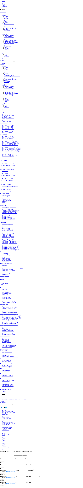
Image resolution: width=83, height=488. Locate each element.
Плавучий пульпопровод (8, 36)
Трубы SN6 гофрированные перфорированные (10, 186)
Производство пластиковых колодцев (10, 39)
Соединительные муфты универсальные (9, 302)
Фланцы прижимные (3, 353)
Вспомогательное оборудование (5, 389)
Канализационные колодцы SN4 (7, 376)
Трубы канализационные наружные (8, 114)
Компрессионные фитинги (4, 193)
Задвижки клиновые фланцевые (7, 273)
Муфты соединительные (6, 329)
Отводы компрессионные (6, 197)
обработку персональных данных (10, 459)
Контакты (4, 58)
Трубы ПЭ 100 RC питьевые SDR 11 (8, 129)
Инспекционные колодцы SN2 (7, 365)
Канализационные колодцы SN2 (7, 375)
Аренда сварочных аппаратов (9, 24)
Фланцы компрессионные (6, 200)
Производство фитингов (6, 424)
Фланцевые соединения (4, 304)
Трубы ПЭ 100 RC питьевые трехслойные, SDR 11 (10, 146)
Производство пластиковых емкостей (10, 40)
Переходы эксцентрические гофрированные (9, 333)
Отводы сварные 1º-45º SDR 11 (7, 208)
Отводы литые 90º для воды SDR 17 (8, 240)
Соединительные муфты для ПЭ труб (8, 301)
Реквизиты (6, 21)
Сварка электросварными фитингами (10, 28)
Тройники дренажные (6, 341)
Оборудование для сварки (6, 121)
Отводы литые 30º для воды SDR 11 (8, 234)
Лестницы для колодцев (6, 381)
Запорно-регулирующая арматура (7, 117)
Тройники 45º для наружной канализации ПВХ (10, 322)
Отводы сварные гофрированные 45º (8, 330)
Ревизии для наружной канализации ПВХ (9, 321)
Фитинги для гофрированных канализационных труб (9, 325)
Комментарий (28, 464)
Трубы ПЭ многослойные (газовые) (6, 152)
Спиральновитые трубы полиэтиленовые (7, 169)
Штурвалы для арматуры (6, 277)
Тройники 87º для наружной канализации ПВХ (10, 323)
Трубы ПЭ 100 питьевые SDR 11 (7, 124)
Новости (5, 55)
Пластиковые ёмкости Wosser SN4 (7, 385)
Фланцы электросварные (6, 259)
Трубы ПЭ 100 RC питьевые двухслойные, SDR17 (10, 144)
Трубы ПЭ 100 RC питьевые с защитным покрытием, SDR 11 (12, 148)
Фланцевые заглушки (3, 348)
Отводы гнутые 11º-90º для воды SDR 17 (9, 232)
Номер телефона (3, 458)
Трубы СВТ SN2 (5, 171)
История (5, 17)
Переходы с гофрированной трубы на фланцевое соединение (12, 332)
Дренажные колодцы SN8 (6, 362)
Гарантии (3, 4)
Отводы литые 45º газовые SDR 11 (8, 236)
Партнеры (6, 22)
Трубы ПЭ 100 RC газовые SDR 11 (8, 137)
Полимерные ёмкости (5, 417)
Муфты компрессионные (6, 195)
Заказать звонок (3, 12)
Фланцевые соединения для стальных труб (9, 306)
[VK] (1, 408)
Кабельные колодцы (3, 368)
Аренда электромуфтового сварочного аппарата (12, 76)
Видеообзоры (6, 56)
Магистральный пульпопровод (9, 37)
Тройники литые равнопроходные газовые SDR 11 (10, 245)
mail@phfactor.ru (3, 402)
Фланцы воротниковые (4, 349)
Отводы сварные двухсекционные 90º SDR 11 (9, 212)
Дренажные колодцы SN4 (6, 360)
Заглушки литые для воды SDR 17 (8, 230)
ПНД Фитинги (4, 116)
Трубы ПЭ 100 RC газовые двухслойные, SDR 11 (10, 155)
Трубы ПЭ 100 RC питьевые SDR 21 (8, 131)
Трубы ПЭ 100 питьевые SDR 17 (7, 126)
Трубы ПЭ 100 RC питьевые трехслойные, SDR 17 (10, 147)
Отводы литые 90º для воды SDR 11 (8, 239)
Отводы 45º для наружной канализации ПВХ (9, 319)
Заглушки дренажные (5, 337)
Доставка (3, 2)
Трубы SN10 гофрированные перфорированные (10, 187)
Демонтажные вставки (4, 283)
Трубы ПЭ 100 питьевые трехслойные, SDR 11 (10, 145)
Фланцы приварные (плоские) (7, 352)
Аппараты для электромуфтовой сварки (6, 388)
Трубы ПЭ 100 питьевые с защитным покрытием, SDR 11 (11, 150)
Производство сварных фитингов (9, 41)
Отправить (2, 461)
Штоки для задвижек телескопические (8, 311)
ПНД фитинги (4, 413)
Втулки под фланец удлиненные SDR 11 (9, 207)
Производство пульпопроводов (9, 35)
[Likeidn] (6, 408)
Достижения (6, 19)
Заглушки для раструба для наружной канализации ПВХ (11, 315)
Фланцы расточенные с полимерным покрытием (10, 357)
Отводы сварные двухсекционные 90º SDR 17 (9, 213)
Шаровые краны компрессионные (7, 203)
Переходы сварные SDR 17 (6, 214)
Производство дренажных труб (7, 422)
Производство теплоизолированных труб (11, 42)
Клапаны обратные (5, 289)
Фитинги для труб (5, 414)
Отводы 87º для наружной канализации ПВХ (9, 320)
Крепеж (1, 343)
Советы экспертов (7, 57)
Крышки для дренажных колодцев (8, 380)
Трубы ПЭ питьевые (3, 123)
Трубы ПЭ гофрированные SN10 (7, 167)
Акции (5, 45)
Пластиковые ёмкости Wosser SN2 (7, 384)
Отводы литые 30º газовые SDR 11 (8, 233)
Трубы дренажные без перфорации (8, 191)
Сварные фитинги (3, 205)
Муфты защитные (5, 328)
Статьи (5, 54)
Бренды (3, 1)
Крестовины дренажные (6, 338)
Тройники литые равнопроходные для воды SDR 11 (10, 246)
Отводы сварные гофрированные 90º (8, 331)
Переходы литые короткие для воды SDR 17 (9, 242)
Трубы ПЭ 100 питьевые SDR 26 (7, 128)
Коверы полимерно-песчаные (7, 293)
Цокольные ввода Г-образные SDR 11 (8, 270)
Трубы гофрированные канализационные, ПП (8, 175)
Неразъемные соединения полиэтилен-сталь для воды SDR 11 (12, 267)
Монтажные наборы (5, 261)
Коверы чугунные (5, 294)
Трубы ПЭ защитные (3, 160)
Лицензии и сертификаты (8, 20)
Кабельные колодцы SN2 (6, 370)
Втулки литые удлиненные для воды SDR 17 (9, 227)
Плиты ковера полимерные (6, 298)
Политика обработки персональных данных (9, 448)
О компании (6, 16)
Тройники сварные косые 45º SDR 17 (8, 217)
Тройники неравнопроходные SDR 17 (8, 219)
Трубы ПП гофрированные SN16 (7, 177)
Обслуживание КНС (7, 30)
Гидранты (2, 279)
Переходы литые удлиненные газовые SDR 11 (9, 243)
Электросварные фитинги (4, 251)
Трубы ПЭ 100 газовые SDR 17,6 (7, 136)
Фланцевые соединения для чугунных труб (9, 307)
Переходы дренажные (5, 340)
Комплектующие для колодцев (5, 378)
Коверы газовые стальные (6, 292)
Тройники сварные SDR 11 (6, 215)
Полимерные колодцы (6, 119)
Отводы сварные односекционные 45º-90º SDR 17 (10, 211)
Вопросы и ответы (7, 48)
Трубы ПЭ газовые (3, 134)
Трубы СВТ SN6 (5, 172)
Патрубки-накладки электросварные (8, 257)
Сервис (3, 5)
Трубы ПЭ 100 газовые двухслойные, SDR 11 (9, 154)
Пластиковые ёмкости (6, 120)
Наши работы (4, 6)
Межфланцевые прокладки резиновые (8, 346)
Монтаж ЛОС (6, 31)
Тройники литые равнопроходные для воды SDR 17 (10, 247)
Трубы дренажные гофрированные (8, 115)
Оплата (3, 3)
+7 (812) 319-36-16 (3, 8)
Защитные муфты (5, 265)
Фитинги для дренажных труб (5, 336)
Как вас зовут (17, 470)
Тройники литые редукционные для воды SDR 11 (10, 249)
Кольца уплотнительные (6, 327)
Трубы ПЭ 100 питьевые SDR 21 (7, 127)
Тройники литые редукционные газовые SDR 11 (10, 248)
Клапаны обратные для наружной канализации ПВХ (11, 316)
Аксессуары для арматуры (4, 276)
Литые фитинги (3, 222)
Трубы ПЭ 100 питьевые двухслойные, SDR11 (10, 141)
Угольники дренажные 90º (6, 342)
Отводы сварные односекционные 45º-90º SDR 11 (10, 210)
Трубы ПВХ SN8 (5, 182)
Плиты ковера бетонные (6, 297)
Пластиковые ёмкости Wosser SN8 (7, 386)
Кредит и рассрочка (7, 46)
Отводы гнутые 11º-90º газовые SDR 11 (8, 231)
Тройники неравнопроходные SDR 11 (8, 218)
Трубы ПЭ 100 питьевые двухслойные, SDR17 (10, 142)
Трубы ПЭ (4, 113)
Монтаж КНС (6, 29)
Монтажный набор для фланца (7, 347)
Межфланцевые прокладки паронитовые (9, 345)
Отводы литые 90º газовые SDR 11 (8, 238)
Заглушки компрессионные (6, 198)
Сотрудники (6, 18)
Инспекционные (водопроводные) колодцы (7, 363)
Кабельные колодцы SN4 (6, 371)
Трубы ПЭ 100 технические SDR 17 (8, 163)
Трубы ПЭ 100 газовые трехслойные (8, 156)
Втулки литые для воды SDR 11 (7, 224)
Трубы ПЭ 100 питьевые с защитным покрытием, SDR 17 (11, 151)
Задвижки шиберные (5, 274)
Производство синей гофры (8, 95)
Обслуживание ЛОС (5, 430)
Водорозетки (4, 201)
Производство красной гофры (9, 43)
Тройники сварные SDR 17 (6, 216)
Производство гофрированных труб (10, 38)
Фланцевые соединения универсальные (8, 308)
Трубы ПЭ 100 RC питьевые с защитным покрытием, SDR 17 (12, 149)
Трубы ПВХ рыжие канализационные (6, 180)
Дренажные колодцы (3, 358)
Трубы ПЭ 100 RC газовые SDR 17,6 (8, 138)
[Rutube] (3, 408)
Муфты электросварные (6, 253)
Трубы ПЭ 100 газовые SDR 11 (7, 135)
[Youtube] (7, 408)
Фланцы (3, 415)
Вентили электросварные (6, 258)
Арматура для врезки (5, 254)
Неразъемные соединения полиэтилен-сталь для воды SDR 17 (12, 268)
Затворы (1, 284)
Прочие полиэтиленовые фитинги (6, 263)
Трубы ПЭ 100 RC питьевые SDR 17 (8, 130)
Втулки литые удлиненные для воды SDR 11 (9, 226)
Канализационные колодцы (4, 373)
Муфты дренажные (5, 339)
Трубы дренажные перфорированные (8, 412)
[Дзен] (4, 408)
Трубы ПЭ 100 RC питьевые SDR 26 (8, 132)
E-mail (16, 464)
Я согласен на (8, 459)
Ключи (3, 202)
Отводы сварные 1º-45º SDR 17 (7, 209)
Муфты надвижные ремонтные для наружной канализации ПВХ (13, 317)
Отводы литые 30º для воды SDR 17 (8, 235)
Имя (15, 458)
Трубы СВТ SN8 (5, 173)
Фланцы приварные (3, 350)
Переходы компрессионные (6, 196)
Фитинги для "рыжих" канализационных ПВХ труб (9, 314)
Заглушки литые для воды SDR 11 (7, 229)
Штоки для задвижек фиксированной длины (9, 312)
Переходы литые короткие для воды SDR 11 (9, 241)
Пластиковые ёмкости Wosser (5, 382)
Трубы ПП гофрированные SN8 (7, 178)
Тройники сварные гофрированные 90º (8, 334)
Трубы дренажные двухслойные (5, 184)
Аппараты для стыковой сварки (5, 387)
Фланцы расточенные (5, 355)
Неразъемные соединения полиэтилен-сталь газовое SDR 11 (12, 266)
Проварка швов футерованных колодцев (11, 33)
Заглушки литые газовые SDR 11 (7, 228)
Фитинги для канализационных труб (8, 118)
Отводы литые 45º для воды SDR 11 (8, 237)
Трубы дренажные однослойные (5, 189)
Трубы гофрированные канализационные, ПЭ (8, 165)
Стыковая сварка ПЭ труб (8, 27)
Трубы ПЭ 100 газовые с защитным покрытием (10, 158)
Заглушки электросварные (6, 260)
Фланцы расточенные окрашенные (8, 356)
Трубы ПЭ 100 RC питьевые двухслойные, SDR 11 (10, 143)
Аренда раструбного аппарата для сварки (11, 26)
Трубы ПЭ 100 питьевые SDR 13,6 (8, 125)
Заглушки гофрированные (6, 326)
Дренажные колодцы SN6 (6, 361)
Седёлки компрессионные (6, 199)
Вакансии (4, 445)
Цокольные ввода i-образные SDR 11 (8, 269)
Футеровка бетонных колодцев (9, 32)
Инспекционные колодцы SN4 (7, 366)
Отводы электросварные (6, 256)
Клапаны (1, 287)
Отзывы (5, 47)
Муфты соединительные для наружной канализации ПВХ (11, 318)
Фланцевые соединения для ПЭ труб (8, 305)
